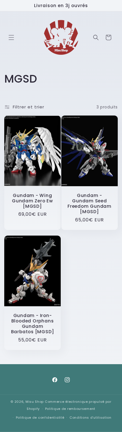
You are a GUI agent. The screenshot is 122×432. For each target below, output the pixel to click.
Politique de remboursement (70, 408)
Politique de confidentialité (40, 417)
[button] (11, 37)
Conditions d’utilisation (91, 417)
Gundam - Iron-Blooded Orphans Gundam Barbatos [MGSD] (32, 323)
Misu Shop (35, 401)
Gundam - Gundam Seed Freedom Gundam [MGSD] (90, 204)
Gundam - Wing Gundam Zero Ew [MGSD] (32, 201)
